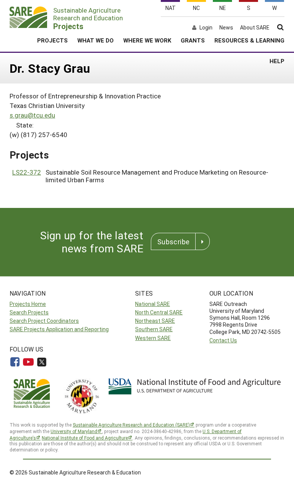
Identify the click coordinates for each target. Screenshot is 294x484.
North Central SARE (159, 312)
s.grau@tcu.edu (32, 115)
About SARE (255, 27)
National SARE (152, 303)
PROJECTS (52, 40)
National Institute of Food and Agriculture (85, 438)
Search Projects (29, 312)
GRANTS (193, 40)
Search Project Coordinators (44, 320)
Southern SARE (154, 329)
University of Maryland (74, 431)
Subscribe (173, 241)
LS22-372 (26, 172)
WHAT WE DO (95, 40)
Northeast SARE (155, 320)
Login (205, 27)
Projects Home (28, 303)
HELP (277, 61)
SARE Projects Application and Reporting (59, 329)
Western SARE (153, 338)
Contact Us (223, 340)
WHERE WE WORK (147, 40)
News (226, 27)
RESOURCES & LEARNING (249, 40)
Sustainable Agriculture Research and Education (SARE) (131, 425)
